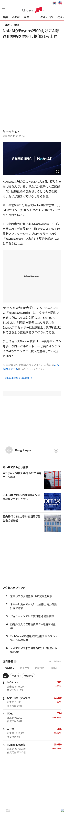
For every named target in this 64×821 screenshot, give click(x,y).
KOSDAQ (28, 675)
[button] (4, 10)
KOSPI (15, 675)
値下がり (24, 667)
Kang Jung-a (12, 131)
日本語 (6, 25)
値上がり (10, 667)
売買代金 (39, 667)
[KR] (55, 2)
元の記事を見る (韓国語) (17, 377)
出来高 (54, 667)
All (5, 675)
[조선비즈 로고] (31, 10)
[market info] (15, 661)
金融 (16, 25)
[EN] (60, 2)
